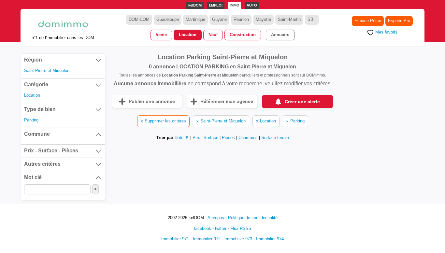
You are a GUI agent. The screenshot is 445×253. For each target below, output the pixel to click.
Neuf (213, 34)
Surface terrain (275, 137)
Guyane (219, 19)
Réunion (241, 19)
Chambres (248, 137)
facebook (202, 228)
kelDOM (195, 5)
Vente (161, 34)
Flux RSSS (240, 228)
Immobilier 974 (270, 238)
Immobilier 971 (175, 238)
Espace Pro (399, 20)
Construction (243, 34)
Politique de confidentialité (253, 217)
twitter (220, 228)
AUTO (252, 5)
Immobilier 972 (207, 238)
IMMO (234, 5)
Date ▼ (182, 137)
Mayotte (263, 19)
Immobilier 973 (238, 238)
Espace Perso (367, 20)
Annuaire (280, 34)
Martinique (195, 19)
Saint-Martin (289, 19)
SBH (312, 19)
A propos (216, 217)
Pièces (229, 137)
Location (187, 34)
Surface (212, 137)
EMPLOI (216, 5)
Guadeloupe (167, 19)
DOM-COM (139, 19)
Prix (197, 137)
